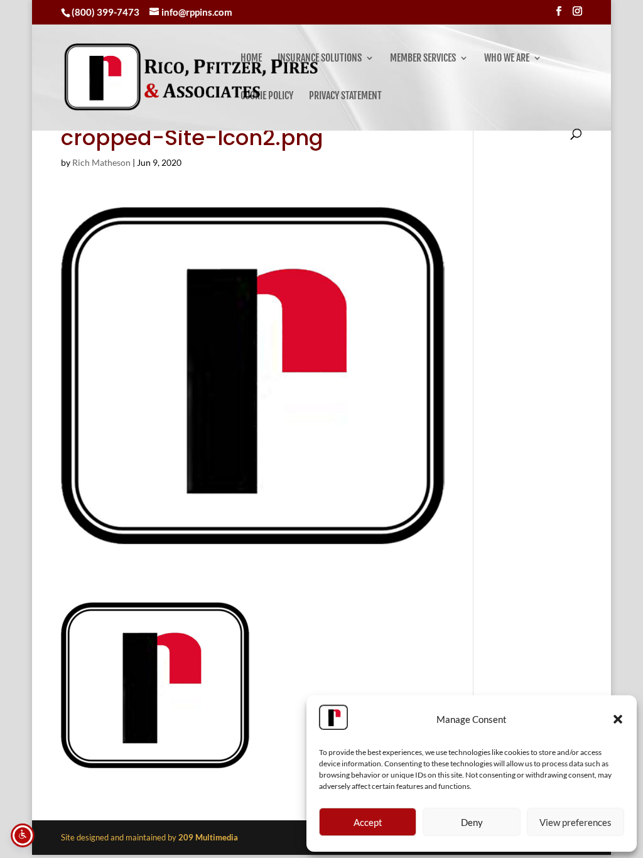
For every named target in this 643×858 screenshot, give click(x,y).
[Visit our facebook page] (558, 11)
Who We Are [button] (506, 58)
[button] (618, 719)
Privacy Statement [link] (345, 96)
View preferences (575, 822)
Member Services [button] (423, 58)
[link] (191, 77)
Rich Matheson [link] (101, 162)
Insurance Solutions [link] (320, 58)
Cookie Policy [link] (266, 96)
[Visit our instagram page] (577, 11)
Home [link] (251, 58)
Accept (368, 822)
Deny (472, 822)
